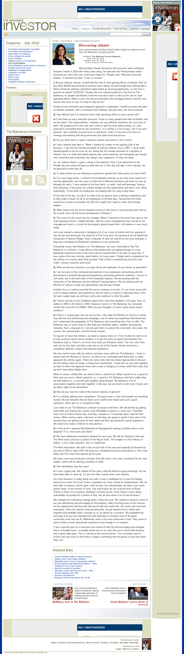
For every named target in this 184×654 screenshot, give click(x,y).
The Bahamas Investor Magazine (106, 56)
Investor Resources (102, 28)
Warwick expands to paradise (67, 568)
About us (126, 649)
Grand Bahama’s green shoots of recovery (27, 65)
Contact (135, 649)
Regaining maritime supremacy (21, 82)
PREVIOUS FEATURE (63, 584)
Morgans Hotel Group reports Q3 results (72, 578)
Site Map (124, 643)
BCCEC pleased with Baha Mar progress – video (76, 564)
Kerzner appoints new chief (66, 573)
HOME (55, 41)
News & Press (120, 28)
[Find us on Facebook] (12, 186)
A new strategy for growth (19, 56)
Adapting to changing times (20, 70)
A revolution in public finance (20, 51)
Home (75, 28)
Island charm (14, 75)
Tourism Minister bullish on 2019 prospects (73, 557)
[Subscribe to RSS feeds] (40, 186)
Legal (118, 649)
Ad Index (145, 28)
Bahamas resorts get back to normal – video (74, 571)
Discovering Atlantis (16, 63)
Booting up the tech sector (19, 68)
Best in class (13, 77)
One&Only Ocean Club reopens (68, 566)
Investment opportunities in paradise (24, 49)
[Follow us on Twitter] (26, 186)
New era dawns (15, 58)
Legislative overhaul (17, 72)
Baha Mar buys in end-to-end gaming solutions (75, 561)
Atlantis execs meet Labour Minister (70, 559)
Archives (134, 28)
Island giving (13, 79)
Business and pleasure (65, 575)
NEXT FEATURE (139, 584)
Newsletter (134, 643)
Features (85, 28)
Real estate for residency (19, 54)
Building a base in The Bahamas (22, 61)
